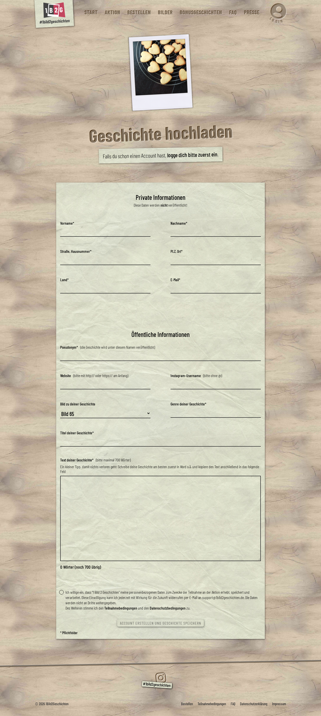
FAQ (233, 12)
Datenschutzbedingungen (168, 608)
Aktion (112, 12)
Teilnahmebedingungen (120, 608)
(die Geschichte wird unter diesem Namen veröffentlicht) (107, 347)
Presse (251, 12)
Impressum (279, 704)
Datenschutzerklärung (253, 704)
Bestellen (139, 12)
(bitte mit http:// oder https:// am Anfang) (94, 375)
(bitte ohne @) (196, 375)
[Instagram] (160, 678)
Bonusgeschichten (201, 12)
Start (91, 12)
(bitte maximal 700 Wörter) (95, 459)
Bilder (165, 12)
